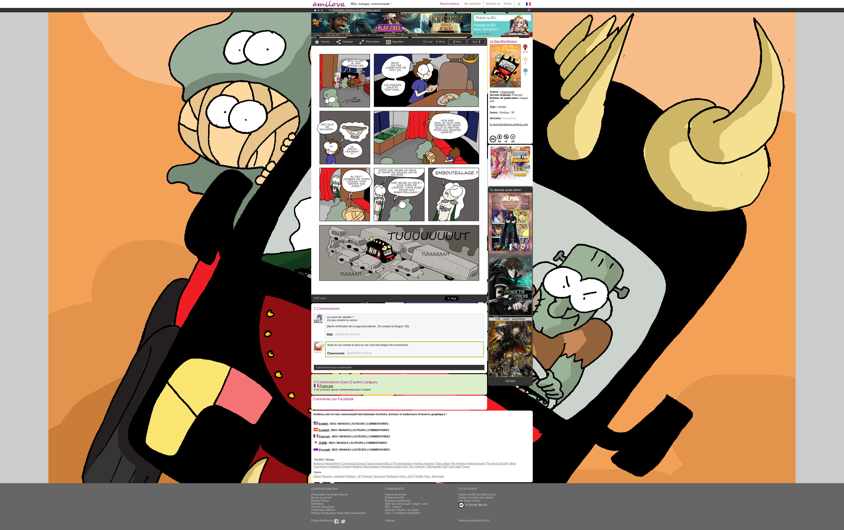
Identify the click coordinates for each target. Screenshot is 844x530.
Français (326, 386)
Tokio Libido (442, 463)
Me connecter (472, 3)
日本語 (322, 442)
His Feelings (458, 463)
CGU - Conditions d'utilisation (402, 513)
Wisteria (357, 466)
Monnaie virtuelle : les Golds (402, 510)
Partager (348, 41)
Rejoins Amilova (449, 3)
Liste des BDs (333, 35)
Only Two (408, 466)
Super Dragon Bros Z (379, 463)
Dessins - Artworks (333, 476)
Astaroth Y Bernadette (428, 466)
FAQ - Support (393, 506)
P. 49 (414, 35)
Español (323, 430)
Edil (445, 466)
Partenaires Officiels (323, 510)
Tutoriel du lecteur (395, 494)
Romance (392, 476)
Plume (466, 466)
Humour (367, 476)
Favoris (325, 41)
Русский (324, 449)
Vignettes (397, 41)
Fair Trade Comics (469, 500)
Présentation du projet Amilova (329, 494)
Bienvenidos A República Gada (382, 466)
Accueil (317, 35)
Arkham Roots (476, 463)
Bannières (317, 503)
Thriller (419, 476)
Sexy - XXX (406, 476)
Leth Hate (454, 466)
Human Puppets (424, 463)
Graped (346, 466)
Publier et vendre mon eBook (475, 497)
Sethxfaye (335, 466)
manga (349, 35)
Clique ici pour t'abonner (409, 10)
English (323, 423)
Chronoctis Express (354, 463)
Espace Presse (320, 500)
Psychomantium (403, 463)
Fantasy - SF (364, 35)
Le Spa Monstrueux (386, 35)
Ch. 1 (404, 35)
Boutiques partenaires (398, 500)
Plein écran (372, 41)
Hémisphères (333, 463)
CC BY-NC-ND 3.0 (475, 504)
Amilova (318, 463)
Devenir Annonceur (322, 506)
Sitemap (390, 520)
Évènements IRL (395, 497)
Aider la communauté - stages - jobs (406, 503)
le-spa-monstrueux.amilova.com (509, 124)
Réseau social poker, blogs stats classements (338, 513)
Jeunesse (379, 476)
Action (317, 476)
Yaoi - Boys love (434, 476)
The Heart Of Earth (497, 463)
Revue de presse (321, 497)
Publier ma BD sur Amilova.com (477, 494)
